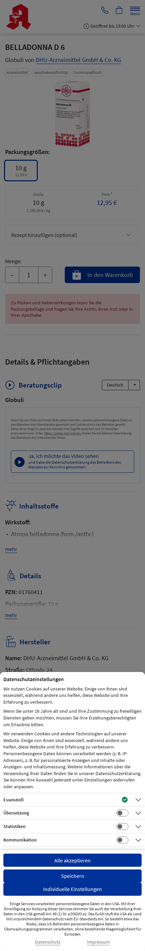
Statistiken (14, 826)
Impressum (98, 942)
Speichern (72, 875)
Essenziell (13, 800)
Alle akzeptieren (72, 860)
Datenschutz (47, 942)
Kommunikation (20, 840)
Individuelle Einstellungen (72, 889)
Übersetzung (16, 813)
